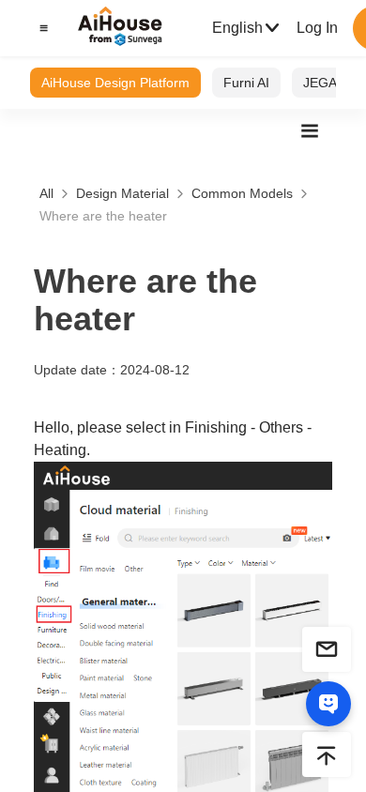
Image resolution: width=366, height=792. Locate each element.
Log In (317, 28)
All (46, 193)
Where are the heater (103, 215)
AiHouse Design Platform (115, 82)
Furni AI (246, 82)
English (237, 28)
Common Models (242, 193)
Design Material (122, 193)
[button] (41, 28)
